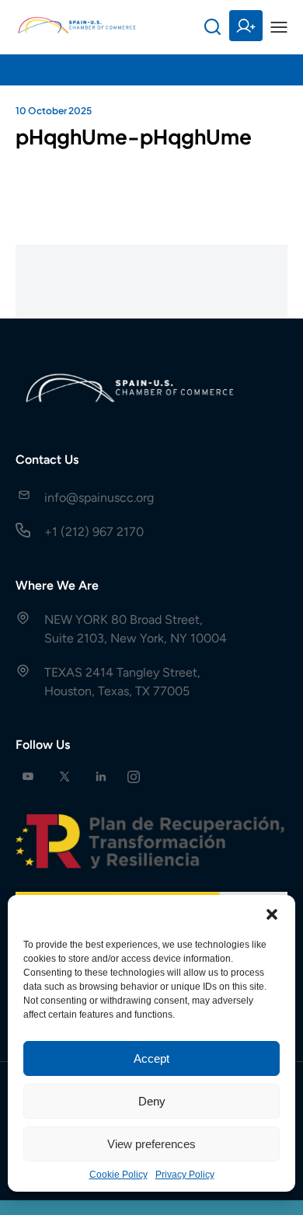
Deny (151, 1101)
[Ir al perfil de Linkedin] (101, 776)
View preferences (151, 1144)
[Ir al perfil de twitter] (64, 776)
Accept (151, 1058)
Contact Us (47, 459)
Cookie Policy (118, 1174)
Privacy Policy (184, 1174)
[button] (272, 914)
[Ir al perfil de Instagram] (133, 776)
